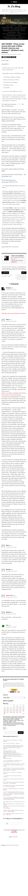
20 (7, 710)
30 (17, 712)
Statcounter (15, 830)
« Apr (4, 713)
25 (23, 710)
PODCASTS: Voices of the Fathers (9, 37)
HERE (3, 171)
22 (14, 710)
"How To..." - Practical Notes (18, 266)
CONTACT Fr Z (13, 25)
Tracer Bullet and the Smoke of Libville (14, 35)
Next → (24, 272)
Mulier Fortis (9, 595)
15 (14, 709)
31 (20, 712)
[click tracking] (14, 832)
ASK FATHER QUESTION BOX (7, 27)
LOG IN (7, 25)
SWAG (19, 32)
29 (14, 712)
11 (23, 707)
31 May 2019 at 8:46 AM (11, 321)
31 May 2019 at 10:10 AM (11, 571)
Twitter (13, 786)
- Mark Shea (8, 814)
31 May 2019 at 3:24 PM (11, 614)
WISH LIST (23, 30)
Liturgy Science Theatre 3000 (18, 268)
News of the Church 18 (21, 33)
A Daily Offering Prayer (12, 32)
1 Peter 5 (12, 799)
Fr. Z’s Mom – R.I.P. (21, 37)
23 (17, 710)
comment (8, 808)
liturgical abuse (8, 269)
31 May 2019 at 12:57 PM (11, 597)
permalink (24, 269)
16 (17, 709)
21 (10, 710)
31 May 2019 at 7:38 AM (11, 289)
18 (23, 709)
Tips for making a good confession (8, 33)
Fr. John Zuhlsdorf (17, 54)
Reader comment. (11, 811)
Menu (15, 2)
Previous (5, 272)
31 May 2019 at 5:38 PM (11, 627)
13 (7, 709)
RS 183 (13, 269)
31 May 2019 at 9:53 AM (11, 547)
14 (10, 709)
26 (4, 712)
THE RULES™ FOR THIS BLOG (20, 27)
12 (4, 709)
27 (7, 712)
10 (20, 707)
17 (20, 709)
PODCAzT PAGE (6, 29)
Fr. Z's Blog (14, 6)
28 (10, 712)
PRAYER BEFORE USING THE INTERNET (11, 30)
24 (20, 710)
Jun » (24, 713)
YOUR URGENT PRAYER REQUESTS (18, 29)
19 (4, 710)
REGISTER (20, 25)
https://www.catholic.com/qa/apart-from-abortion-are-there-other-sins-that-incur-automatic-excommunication (14, 394)
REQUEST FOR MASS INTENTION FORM (14, 38)
